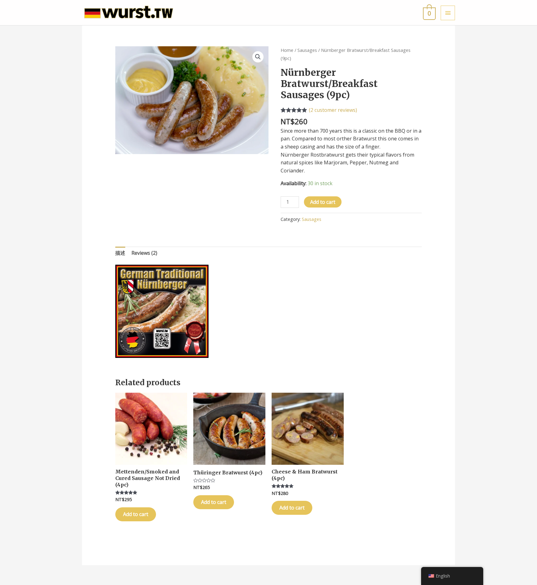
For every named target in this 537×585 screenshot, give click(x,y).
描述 (120, 252)
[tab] (120, 253)
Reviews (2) (144, 252)
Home (287, 50)
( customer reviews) (333, 110)
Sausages (307, 50)
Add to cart (322, 202)
